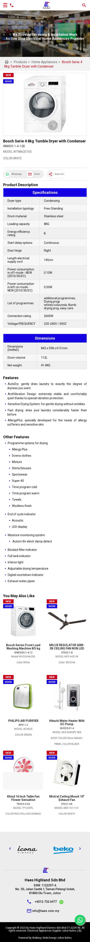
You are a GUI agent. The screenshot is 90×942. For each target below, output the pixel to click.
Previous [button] (10, 848)
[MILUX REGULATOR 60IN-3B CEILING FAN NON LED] (67, 621)
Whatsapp (17, 174)
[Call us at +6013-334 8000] (10, 5)
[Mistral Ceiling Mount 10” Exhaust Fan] (67, 773)
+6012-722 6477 (46, 901)
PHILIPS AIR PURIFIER (23, 720)
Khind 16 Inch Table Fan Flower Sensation (23, 798)
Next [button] (80, 848)
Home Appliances (45, 62)
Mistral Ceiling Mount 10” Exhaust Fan (67, 798)
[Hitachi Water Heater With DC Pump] (67, 697)
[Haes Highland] (46, 5)
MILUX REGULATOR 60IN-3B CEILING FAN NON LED (66, 646)
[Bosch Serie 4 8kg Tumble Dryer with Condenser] (45, 104)
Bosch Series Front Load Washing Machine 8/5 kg (23, 646)
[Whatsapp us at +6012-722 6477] (61, 902)
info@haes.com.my (45, 911)
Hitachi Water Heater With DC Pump (67, 722)
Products (22, 62)
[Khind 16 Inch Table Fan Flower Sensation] (23, 773)
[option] (27, 849)
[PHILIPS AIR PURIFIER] (23, 697)
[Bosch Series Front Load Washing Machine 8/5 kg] (23, 621)
